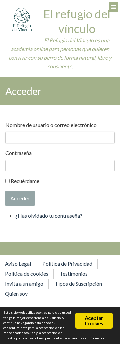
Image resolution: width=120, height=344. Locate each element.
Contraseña (18, 153)
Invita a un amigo (24, 283)
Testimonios (74, 273)
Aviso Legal (18, 263)
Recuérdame (25, 181)
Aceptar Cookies (94, 320)
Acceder (20, 198)
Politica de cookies (26, 273)
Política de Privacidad (67, 263)
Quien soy (16, 293)
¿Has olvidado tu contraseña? (48, 215)
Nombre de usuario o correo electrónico (51, 125)
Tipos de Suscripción (78, 283)
